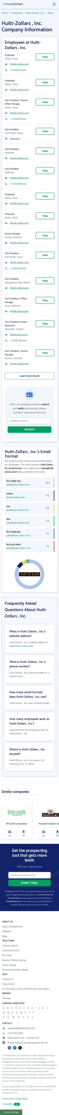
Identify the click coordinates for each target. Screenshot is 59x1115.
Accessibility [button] (7, 1104)
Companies (17, 13)
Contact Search (10, 946)
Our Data (7, 955)
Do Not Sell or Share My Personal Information (25, 989)
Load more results (29, 376)
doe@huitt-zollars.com (18, 510)
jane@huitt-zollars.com (18, 523)
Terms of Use (43, 895)
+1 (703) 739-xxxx (18, 340)
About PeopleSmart (12, 927)
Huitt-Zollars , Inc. (35, 13)
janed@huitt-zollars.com (19, 548)
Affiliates (6, 931)
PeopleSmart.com (13, 901)
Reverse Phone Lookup (14, 960)
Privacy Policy (14, 898)
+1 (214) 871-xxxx (18, 70)
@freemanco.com (19, 335)
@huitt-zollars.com (19, 64)
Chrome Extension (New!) (15, 970)
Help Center (8, 984)
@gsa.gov (15, 139)
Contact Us (8, 979)
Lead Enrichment (10, 950)
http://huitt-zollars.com (21, 646)
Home (5, 13)
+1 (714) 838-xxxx (18, 184)
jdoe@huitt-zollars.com (18, 485)
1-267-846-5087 (15, 1033)
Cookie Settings (11, 1112)
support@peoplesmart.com (21, 1028)
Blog (4, 936)
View (45, 57)
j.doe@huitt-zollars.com (18, 535)
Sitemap (6, 998)
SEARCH (30, 429)
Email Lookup (9, 965)
